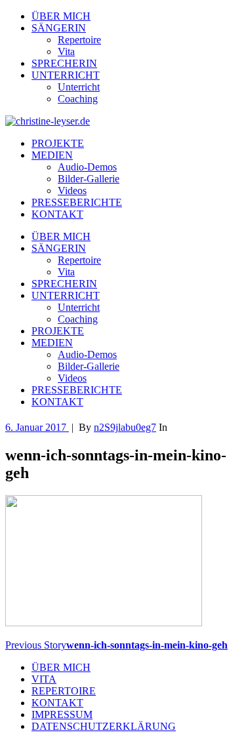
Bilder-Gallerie (88, 178)
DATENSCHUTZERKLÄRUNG (103, 726)
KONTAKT (57, 214)
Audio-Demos (87, 166)
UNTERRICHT (65, 75)
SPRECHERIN (64, 63)
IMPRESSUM (61, 714)
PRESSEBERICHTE (76, 202)
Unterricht (79, 86)
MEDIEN (52, 155)
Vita (66, 51)
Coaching (78, 98)
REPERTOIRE (63, 690)
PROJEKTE (57, 143)
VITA (43, 679)
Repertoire (79, 39)
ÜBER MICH (61, 16)
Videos (72, 190)
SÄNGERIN (58, 27)
